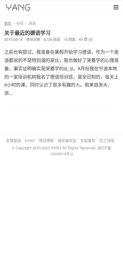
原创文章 (33, 39)
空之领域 (106, 140)
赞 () (88, 39)
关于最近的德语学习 (27, 33)
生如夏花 (87, 140)
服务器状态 (67, 140)
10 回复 (70, 39)
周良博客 (46, 140)
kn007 (30, 140)
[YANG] (18, 8)
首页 (7, 23)
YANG (56, 147)
